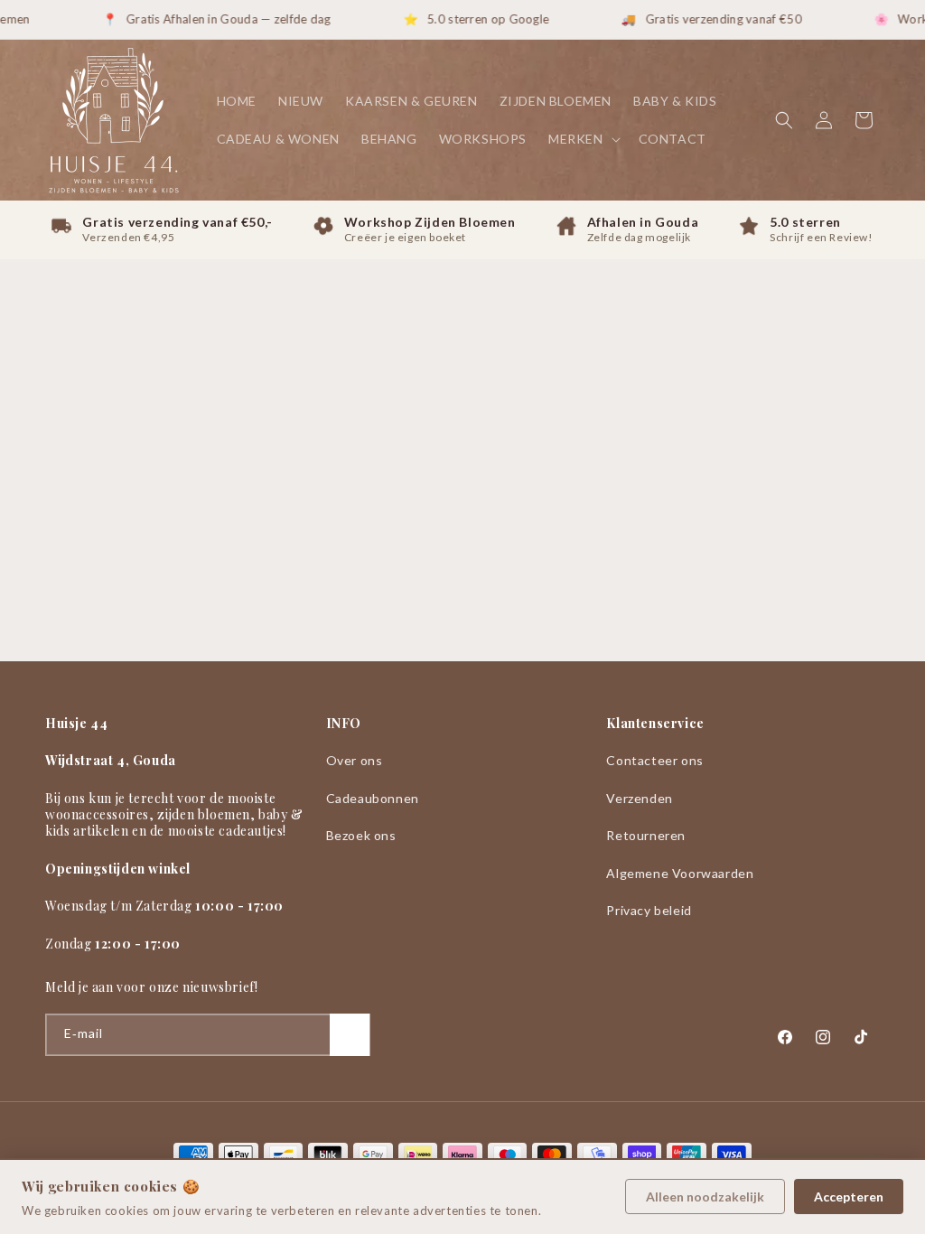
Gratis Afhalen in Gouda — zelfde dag (216, 19)
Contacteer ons (654, 760)
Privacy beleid (648, 910)
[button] (582, 139)
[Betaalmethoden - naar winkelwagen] (462, 1154)
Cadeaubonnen (372, 798)
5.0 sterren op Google (476, 19)
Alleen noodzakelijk (705, 1196)
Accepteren (848, 1196)
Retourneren (646, 835)
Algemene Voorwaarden (679, 873)
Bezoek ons (361, 835)
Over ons (354, 760)
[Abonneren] (349, 1035)
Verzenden (639, 798)
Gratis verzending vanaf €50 (711, 19)
